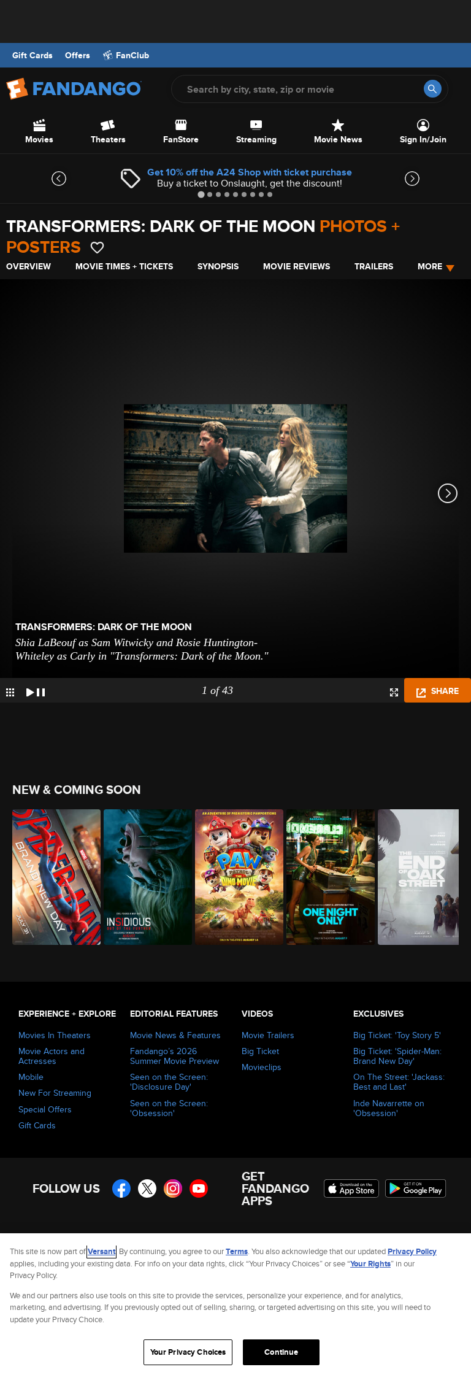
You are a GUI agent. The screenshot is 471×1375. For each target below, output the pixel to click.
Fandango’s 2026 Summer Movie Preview (174, 1056)
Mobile (31, 1077)
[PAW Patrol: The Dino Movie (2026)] (234, 877)
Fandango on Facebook (121, 1188)
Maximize (394, 692)
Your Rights (370, 1263)
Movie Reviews (296, 266)
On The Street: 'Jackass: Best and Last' (399, 1082)
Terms (237, 1251)
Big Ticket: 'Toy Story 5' (397, 1035)
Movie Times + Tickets (124, 266)
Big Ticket (260, 1051)
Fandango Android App (415, 1188)
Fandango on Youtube (199, 1188)
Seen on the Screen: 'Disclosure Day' (169, 1082)
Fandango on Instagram (173, 1188)
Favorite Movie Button (97, 247)
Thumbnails (10, 692)
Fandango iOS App (351, 1188)
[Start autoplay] (35, 690)
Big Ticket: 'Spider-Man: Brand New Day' (397, 1056)
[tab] (200, 194)
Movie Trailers (268, 1035)
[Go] (433, 89)
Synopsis (218, 266)
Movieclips (261, 1067)
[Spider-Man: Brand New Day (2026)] (51, 877)
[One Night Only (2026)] (325, 877)
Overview (28, 266)
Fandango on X (147, 1188)
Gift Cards (32, 55)
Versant (101, 1251)
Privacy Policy (412, 1251)
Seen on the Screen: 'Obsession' (169, 1108)
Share (444, 691)
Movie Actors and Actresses (51, 1056)
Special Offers (45, 1109)
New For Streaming (54, 1093)
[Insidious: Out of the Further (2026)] (143, 877)
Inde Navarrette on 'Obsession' (388, 1108)
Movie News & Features (175, 1035)
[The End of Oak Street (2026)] (417, 877)
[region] (235, 1304)
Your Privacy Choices (188, 1352)
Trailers (373, 266)
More (430, 266)
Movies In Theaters (54, 1035)
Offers (77, 55)
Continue (281, 1352)
